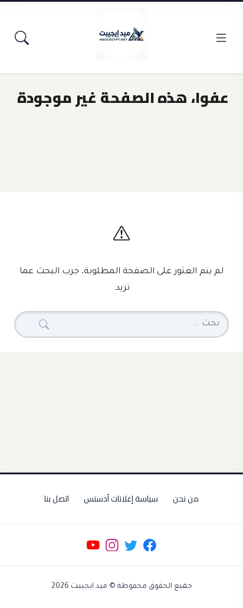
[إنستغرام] (112, 545)
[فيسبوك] (150, 545)
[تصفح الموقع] (221, 38)
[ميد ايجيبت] (121, 34)
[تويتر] (130, 545)
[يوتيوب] (93, 545)
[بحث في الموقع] (22, 38)
